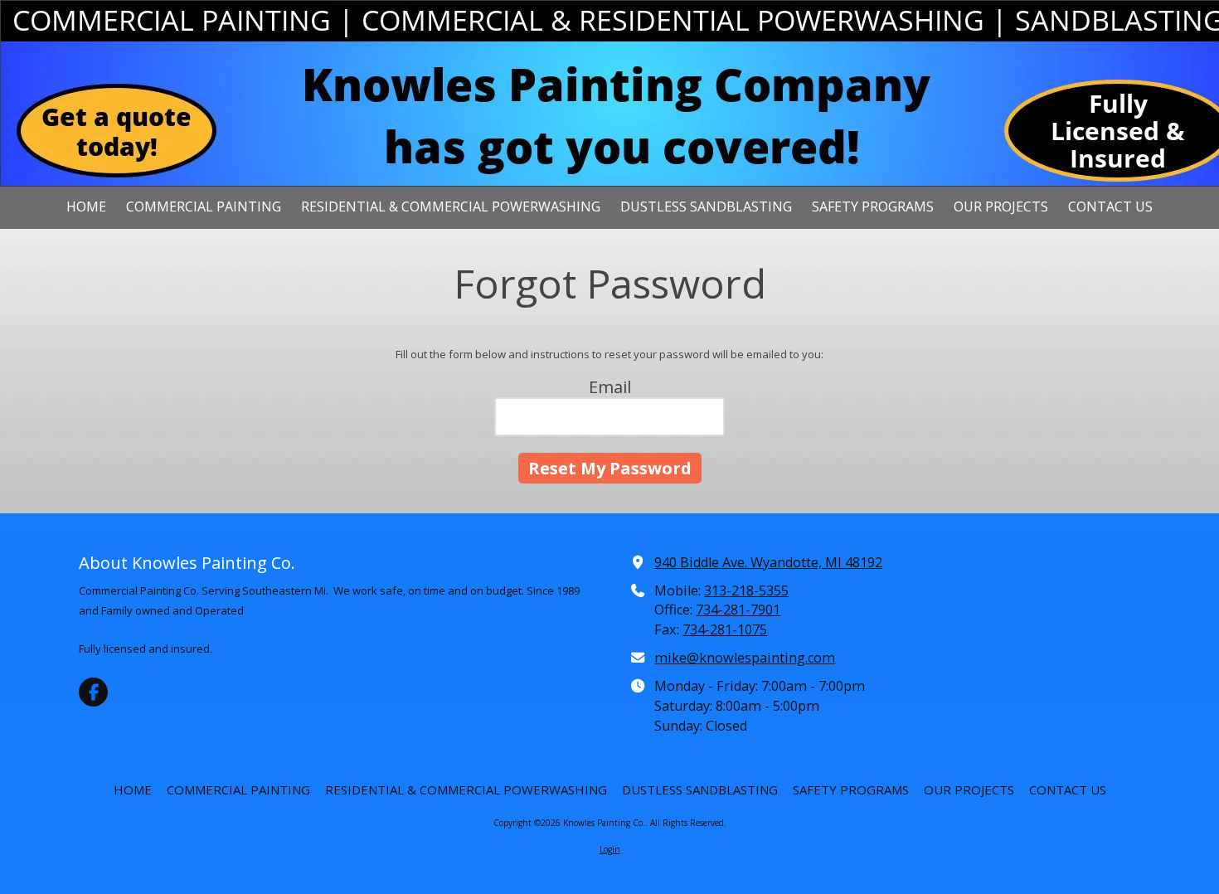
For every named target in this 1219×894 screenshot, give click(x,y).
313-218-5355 (746, 590)
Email (610, 387)
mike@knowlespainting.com (744, 658)
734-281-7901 (738, 609)
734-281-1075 (724, 629)
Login (610, 849)
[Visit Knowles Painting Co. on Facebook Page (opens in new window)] (93, 692)
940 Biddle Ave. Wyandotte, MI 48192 (768, 562)
